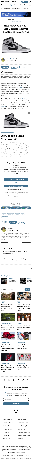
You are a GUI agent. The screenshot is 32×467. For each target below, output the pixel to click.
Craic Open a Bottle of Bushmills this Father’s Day (23, 327)
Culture (20, 5)
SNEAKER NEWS (5, 216)
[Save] (20, 67)
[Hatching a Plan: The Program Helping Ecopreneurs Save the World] (8, 296)
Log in (19, 251)
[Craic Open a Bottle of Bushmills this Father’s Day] (24, 317)
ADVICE (29, 278)
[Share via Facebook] (28, 44)
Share (6, 67)
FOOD (19, 302)
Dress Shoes (26, 8)
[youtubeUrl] (18, 380)
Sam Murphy (11, 59)
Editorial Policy (22, 419)
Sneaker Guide (5, 8)
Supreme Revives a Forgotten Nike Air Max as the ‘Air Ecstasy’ (23, 346)
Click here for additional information (16, 452)
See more (27, 289)
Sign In (23, 189)
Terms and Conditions (24, 432)
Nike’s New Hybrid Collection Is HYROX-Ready (23, 367)
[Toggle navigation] (30, 5)
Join (24, 251)
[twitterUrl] (9, 380)
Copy (14, 67)
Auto (15, 5)
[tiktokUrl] (23, 380)
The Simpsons (26, 99)
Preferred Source (27, 208)
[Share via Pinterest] (28, 51)
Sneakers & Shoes (19, 19)
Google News (17, 208)
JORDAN (17, 214)
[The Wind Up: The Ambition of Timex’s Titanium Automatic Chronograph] (4, 281)
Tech (7, 5)
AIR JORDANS (10, 214)
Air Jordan (19, 87)
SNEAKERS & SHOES (16, 21)
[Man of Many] (16, 412)
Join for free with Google (17, 179)
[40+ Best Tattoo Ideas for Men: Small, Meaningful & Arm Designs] (23, 281)
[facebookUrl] (4, 380)
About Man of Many (26, 242)
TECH (3, 302)
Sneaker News (16, 8)
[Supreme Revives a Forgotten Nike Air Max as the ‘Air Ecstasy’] (24, 336)
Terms (19, 192)
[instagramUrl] (13, 380)
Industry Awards (7, 429)
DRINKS (19, 323)
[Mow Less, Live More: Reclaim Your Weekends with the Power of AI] (8, 317)
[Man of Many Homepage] (8, 2)
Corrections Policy (23, 422)
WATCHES (11, 278)
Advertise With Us (8, 422)
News (2, 5)
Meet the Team (7, 426)
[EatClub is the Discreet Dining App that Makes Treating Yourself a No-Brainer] (24, 296)
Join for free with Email (16, 186)
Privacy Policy (25, 192)
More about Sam (4, 242)
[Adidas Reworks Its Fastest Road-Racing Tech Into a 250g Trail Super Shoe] (8, 336)
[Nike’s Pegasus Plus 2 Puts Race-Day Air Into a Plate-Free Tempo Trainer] (8, 357)
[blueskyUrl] (27, 380)
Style (11, 5)
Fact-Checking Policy (24, 426)
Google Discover (7, 208)
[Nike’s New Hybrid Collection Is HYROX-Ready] (24, 357)
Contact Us (6, 435)
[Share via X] (28, 47)
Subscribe (24, 1)
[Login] (30, 2)
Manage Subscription (24, 435)
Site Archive (21, 438)
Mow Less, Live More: (7, 327)
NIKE (22, 214)
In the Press (6, 432)
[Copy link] (28, 54)
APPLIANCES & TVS (6, 323)
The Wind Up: (13, 282)
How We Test (6, 438)
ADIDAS (3, 214)
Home (9, 19)
